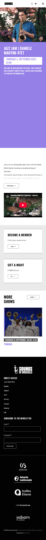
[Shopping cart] (34, 4)
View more (10, 186)
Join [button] (12, 246)
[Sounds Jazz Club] (6, 3)
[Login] (31, 4)
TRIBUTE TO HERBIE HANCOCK (19, 344)
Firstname (7, 435)
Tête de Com (26, 533)
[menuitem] (23, 382)
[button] (43, 3)
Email (6, 424)
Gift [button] (12, 276)
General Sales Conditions (25, 530)
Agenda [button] (32, 297)
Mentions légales (37, 530)
